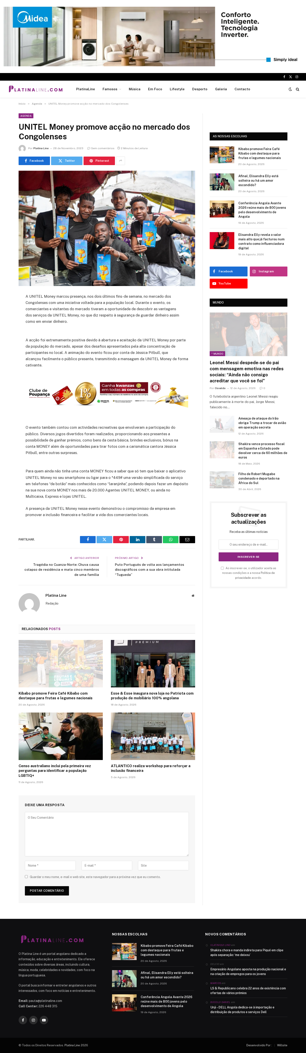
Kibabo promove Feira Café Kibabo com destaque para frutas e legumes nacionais (56, 695)
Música (134, 89)
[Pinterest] (6, 342)
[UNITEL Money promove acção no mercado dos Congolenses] (107, 228)
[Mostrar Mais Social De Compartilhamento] (120, 161)
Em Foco (155, 89)
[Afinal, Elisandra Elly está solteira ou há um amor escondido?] (222, 181)
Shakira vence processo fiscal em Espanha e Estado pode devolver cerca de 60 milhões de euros (262, 450)
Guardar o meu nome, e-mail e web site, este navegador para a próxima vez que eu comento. (95, 877)
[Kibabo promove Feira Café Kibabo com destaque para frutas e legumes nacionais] (61, 663)
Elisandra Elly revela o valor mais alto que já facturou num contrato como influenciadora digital (261, 241)
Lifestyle (177, 89)
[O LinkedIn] (6, 330)
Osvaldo (220, 388)
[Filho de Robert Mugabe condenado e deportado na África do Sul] (222, 479)
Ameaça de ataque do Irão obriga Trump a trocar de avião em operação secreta (262, 423)
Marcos (215, 983)
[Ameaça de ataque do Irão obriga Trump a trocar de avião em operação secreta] (222, 424)
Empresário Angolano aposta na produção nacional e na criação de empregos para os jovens (248, 971)
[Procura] (297, 89)
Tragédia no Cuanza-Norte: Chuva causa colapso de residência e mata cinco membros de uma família (61, 570)
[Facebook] (6, 308)
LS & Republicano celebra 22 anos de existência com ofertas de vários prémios (248, 990)
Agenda (26, 115)
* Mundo (217, 353)
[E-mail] (6, 353)
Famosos (110, 89)
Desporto (199, 89)
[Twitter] (6, 319)
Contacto (242, 89)
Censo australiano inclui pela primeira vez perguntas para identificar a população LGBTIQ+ (55, 771)
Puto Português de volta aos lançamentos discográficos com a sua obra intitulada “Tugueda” (149, 570)
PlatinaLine (85, 89)
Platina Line (41, 148)
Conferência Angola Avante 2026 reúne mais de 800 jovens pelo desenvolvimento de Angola (262, 209)
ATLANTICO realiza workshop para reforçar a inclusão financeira (150, 768)
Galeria (221, 89)
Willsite (282, 1045)
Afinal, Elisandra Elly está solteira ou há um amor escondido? (258, 180)
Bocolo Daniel (220, 1002)
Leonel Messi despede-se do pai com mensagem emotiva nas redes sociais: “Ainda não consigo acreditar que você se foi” (247, 372)
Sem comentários (102, 148)
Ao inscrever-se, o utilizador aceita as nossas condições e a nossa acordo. (249, 572)
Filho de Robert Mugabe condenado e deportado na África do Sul (259, 478)
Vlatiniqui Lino (220, 945)
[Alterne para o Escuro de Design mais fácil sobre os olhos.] (290, 89)
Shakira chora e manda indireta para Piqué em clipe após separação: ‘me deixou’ (246, 952)
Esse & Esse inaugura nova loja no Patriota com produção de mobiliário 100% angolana (152, 695)
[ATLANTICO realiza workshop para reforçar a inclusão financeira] (153, 736)
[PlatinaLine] (36, 89)
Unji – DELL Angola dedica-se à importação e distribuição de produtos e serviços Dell (242, 1010)
